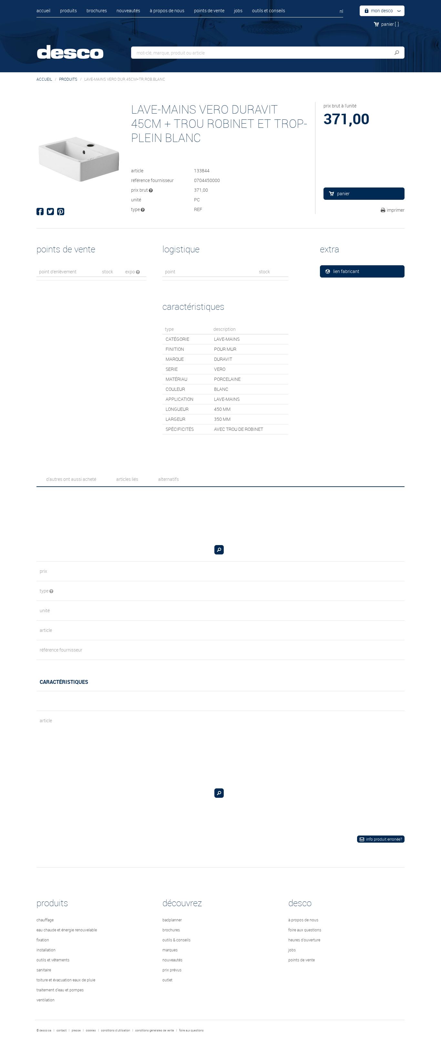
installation (46, 949)
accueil (43, 10)
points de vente (209, 10)
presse (76, 1030)
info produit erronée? (384, 839)
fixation (42, 939)
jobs (238, 10)
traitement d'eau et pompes (60, 989)
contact (61, 1030)
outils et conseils (268, 10)
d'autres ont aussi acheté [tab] (71, 479)
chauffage (45, 919)
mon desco (381, 10)
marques (170, 949)
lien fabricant (346, 271)
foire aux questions (304, 929)
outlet (167, 979)
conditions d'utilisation (115, 1030)
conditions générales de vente (154, 1030)
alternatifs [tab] (168, 479)
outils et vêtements (52, 959)
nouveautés (128, 10)
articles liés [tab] (127, 479)
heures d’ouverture (304, 939)
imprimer (396, 210)
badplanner (172, 919)
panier (390, 24)
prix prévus (171, 969)
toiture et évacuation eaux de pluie (65, 979)
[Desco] (76, 48)
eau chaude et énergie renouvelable (66, 929)
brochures (97, 10)
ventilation (45, 999)
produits (68, 10)
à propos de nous (167, 10)
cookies (91, 1030)
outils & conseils (176, 939)
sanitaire (43, 969)
